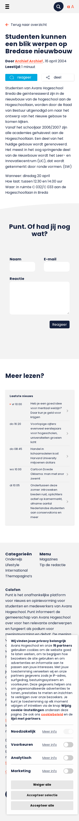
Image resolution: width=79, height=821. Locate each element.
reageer (24, 77)
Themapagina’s (18, 576)
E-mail (50, 259)
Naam (15, 259)
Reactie (17, 278)
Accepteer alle (42, 805)
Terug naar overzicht (29, 24)
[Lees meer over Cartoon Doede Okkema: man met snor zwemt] (40, 474)
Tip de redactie (53, 564)
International (16, 570)
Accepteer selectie (42, 795)
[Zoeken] (58, 7)
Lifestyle (12, 564)
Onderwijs (13, 559)
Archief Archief (29, 61)
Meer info (49, 731)
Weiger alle (42, 785)
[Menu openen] (7, 6)
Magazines (49, 559)
